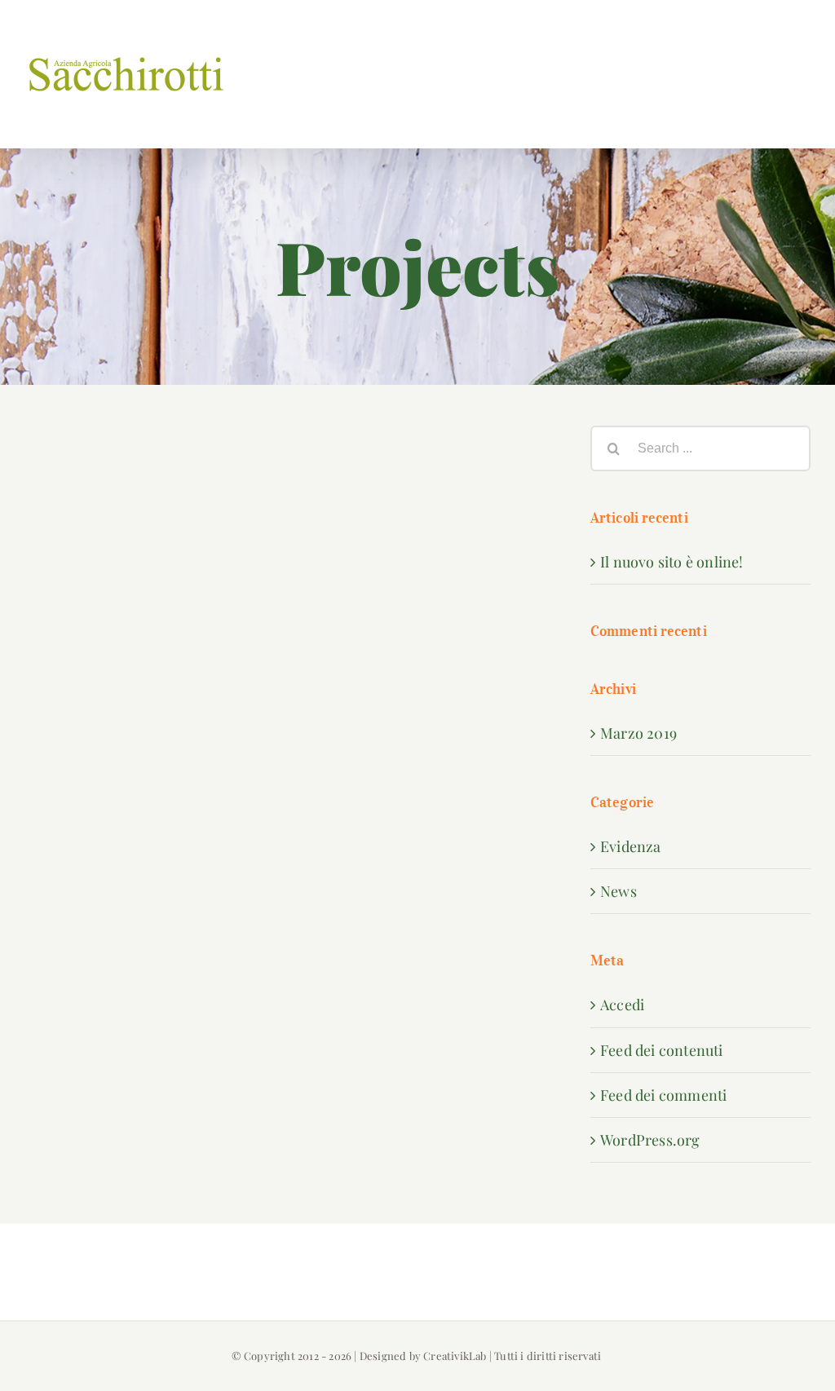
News (618, 891)
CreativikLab (454, 1355)
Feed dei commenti (663, 1095)
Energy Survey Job (156, 469)
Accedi (622, 1004)
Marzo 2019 (638, 733)
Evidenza (630, 846)
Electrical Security (418, 469)
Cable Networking (156, 557)
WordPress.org (650, 1140)
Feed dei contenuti (661, 1050)
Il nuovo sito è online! (672, 562)
